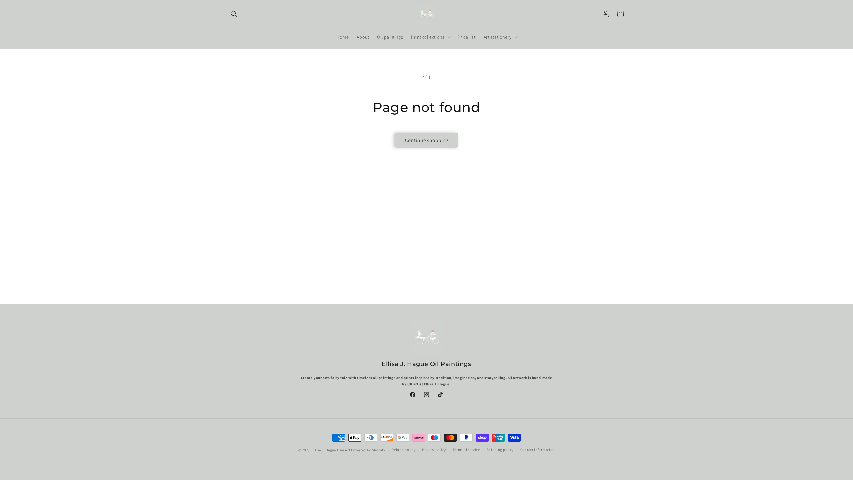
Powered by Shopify (368, 450)
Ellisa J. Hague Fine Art (331, 450)
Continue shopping (426, 140)
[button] (234, 14)
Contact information (537, 449)
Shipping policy (500, 449)
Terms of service (466, 449)
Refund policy (403, 449)
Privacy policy (434, 449)
